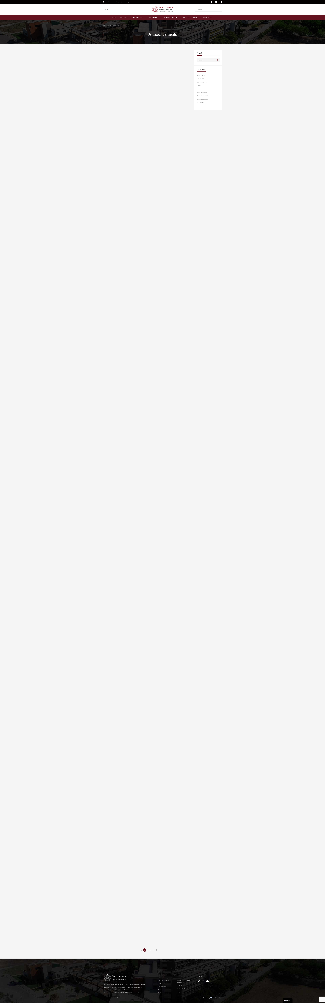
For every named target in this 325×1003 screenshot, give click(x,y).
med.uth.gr (117, 998)
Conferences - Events (202, 95)
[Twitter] (199, 981)
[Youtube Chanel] (207, 981)
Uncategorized (201, 75)
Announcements (201, 78)
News (109, 25)
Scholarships (200, 102)
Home (104, 25)
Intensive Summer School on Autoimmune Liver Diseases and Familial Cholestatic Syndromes (133, 638)
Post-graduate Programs (203, 89)
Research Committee (202, 82)
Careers (199, 85)
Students (199, 106)
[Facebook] (203, 981)
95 (153, 950)
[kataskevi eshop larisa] (215, 998)
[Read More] (147, 81)
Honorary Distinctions (202, 99)
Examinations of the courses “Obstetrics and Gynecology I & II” (123, 191)
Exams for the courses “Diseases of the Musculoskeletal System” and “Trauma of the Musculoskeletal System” (137, 415)
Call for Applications (202, 92)
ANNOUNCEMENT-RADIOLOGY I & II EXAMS (119, 862)
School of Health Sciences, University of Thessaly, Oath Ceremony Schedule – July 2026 (131, 713)
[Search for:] (208, 9)
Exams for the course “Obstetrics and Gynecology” (119, 117)
